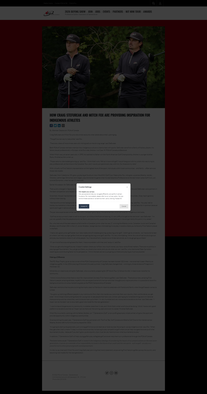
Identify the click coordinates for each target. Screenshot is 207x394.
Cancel (124, 206)
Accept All (84, 206)
